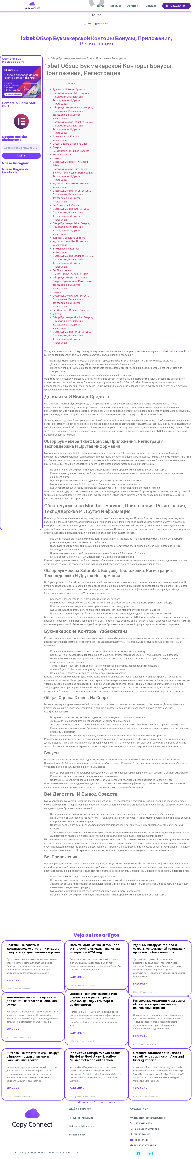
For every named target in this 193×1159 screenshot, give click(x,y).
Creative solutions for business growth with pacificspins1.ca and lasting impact (158, 1056)
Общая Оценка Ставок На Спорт (70, 143)
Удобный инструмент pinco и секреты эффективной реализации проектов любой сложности (159, 948)
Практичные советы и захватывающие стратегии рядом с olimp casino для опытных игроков (33, 948)
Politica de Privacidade (81, 1126)
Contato (151, 5)
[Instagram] (151, 1153)
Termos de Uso (77, 1134)
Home (100, 5)
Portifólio (133, 5)
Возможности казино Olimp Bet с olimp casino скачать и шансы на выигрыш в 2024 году (95, 948)
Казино (57, 158)
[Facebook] (138, 1153)
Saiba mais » (13, 980)
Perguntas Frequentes (81, 1117)
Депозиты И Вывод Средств (69, 89)
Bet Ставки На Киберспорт (67, 205)
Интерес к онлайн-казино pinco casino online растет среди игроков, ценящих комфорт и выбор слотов (93, 999)
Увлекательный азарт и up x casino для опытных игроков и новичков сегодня (33, 1001)
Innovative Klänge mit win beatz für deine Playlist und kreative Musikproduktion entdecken (95, 1056)
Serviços (115, 5)
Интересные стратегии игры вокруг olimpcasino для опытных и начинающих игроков (159, 1004)
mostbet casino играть (171, 351)
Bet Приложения (62, 154)
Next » (112, 1102)
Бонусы (57, 147)
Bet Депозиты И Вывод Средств (71, 151)
